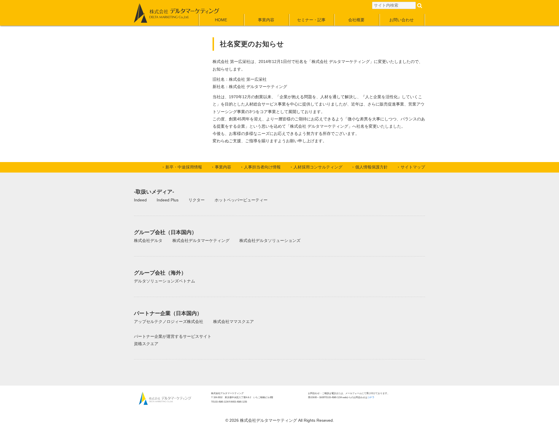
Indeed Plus (167, 200)
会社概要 (356, 19)
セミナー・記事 (311, 19)
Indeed (140, 200)
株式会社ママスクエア (233, 321)
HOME (221, 19)
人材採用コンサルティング (317, 167)
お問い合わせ (401, 19)
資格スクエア (146, 343)
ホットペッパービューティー (241, 200)
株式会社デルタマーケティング (200, 240)
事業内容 (266, 19)
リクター (196, 200)
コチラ (370, 397)
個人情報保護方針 (371, 167)
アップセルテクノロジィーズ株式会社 (168, 321)
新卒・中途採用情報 (183, 167)
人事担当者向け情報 (262, 167)
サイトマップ (413, 167)
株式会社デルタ (148, 240)
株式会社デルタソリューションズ (269, 240)
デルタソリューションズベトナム (164, 281)
